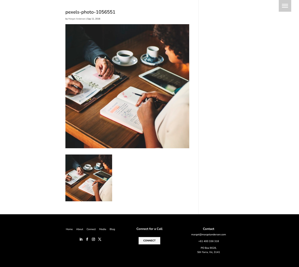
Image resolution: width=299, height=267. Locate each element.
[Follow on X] (100, 239)
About (79, 229)
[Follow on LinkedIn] (81, 239)
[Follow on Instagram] (93, 239)
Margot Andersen (76, 18)
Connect (91, 229)
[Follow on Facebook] (87, 239)
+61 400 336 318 (208, 241)
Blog (112, 229)
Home (69, 229)
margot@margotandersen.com (208, 234)
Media (102, 229)
